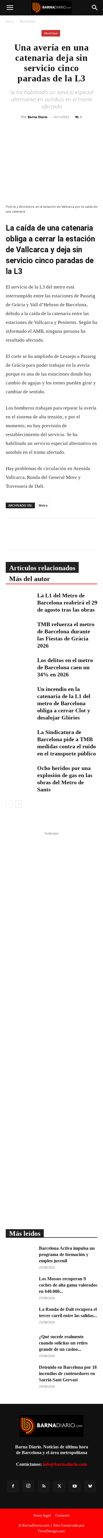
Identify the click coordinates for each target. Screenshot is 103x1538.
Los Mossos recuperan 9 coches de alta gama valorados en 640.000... (68, 1285)
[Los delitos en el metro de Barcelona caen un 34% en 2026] (20, 666)
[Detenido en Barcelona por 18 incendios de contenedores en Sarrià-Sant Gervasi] (20, 1374)
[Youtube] (74, 1486)
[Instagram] (28, 1486)
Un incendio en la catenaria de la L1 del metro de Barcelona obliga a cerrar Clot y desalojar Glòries (63, 703)
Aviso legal (42, 1515)
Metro (43, 505)
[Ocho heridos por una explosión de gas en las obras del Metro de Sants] (20, 774)
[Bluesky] (90, 1486)
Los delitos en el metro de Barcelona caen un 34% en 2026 (65, 667)
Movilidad (27, 21)
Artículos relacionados (42, 568)
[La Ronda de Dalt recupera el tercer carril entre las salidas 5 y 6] (20, 1316)
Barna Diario (37, 117)
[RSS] (43, 1486)
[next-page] (18, 804)
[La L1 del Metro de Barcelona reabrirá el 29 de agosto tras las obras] (20, 602)
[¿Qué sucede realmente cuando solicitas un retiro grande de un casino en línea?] (20, 1344)
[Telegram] (73, 138)
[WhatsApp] (60, 138)
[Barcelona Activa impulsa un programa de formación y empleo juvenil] (20, 1255)
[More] (87, 138)
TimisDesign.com (51, 1531)
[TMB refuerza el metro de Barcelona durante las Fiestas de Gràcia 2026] (20, 630)
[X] (47, 138)
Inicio (10, 21)
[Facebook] (34, 138)
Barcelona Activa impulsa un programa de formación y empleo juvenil (67, 1254)
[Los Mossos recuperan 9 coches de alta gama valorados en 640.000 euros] (20, 1286)
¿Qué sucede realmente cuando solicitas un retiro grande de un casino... (63, 1343)
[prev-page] (9, 804)
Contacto (62, 1515)
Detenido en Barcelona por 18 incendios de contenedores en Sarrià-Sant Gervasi (68, 1373)
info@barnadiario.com (65, 1464)
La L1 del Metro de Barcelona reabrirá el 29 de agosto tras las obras (67, 602)
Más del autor (29, 578)
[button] (10, 7)
